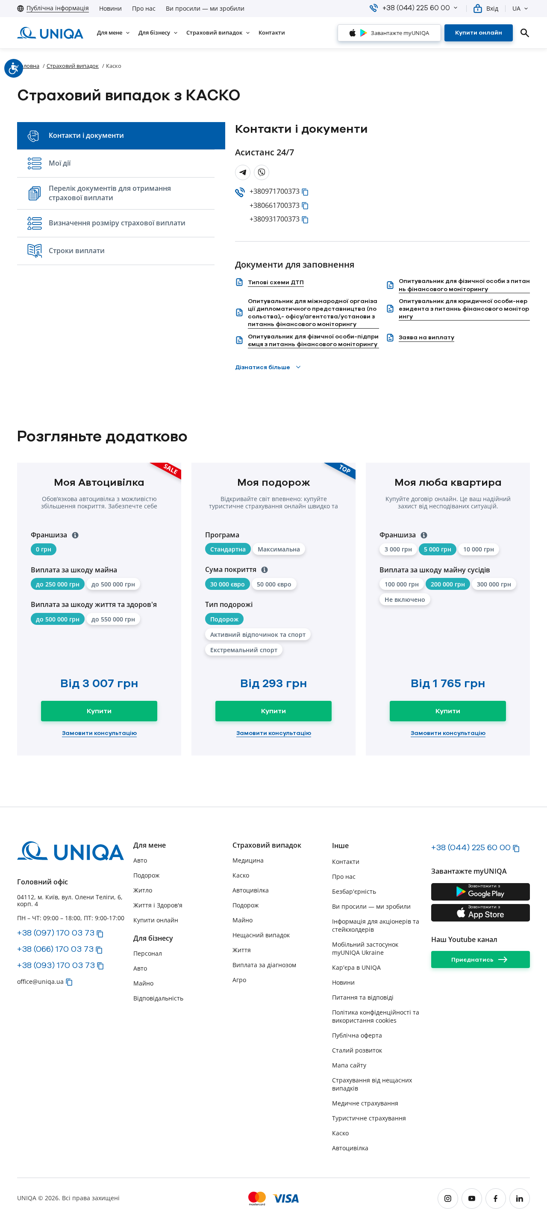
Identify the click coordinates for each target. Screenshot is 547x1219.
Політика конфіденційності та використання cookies (375, 1016)
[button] (455, 8)
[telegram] (242, 172)
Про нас (144, 8)
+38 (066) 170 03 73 (55, 948)
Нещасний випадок (261, 935)
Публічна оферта (357, 1035)
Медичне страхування (365, 1103)
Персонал (147, 953)
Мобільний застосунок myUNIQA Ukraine (365, 948)
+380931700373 (275, 219)
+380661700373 (275, 205)
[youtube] (472, 1198)
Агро (239, 980)
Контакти (345, 861)
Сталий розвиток (357, 1050)
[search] (524, 32)
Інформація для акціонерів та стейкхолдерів (375, 925)
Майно (143, 983)
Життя (241, 950)
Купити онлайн (155, 920)
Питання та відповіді (363, 997)
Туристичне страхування (369, 1118)
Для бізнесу (153, 938)
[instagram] (448, 1198)
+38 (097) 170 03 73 (55, 932)
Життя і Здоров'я (157, 905)
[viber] (261, 172)
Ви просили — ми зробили (205, 8)
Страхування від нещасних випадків (372, 1084)
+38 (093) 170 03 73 (56, 965)
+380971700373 (275, 191)
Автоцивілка (250, 890)
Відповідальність (158, 998)
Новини (110, 8)
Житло (142, 890)
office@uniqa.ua (40, 981)
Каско (340, 1133)
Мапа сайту (349, 1065)
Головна (28, 65)
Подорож (146, 875)
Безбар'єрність (354, 891)
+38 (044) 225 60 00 (471, 847)
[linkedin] (519, 1198)
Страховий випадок (73, 65)
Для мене (149, 845)
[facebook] (495, 1198)
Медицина (248, 860)
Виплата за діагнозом (264, 965)
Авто (140, 860)
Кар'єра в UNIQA (356, 967)
